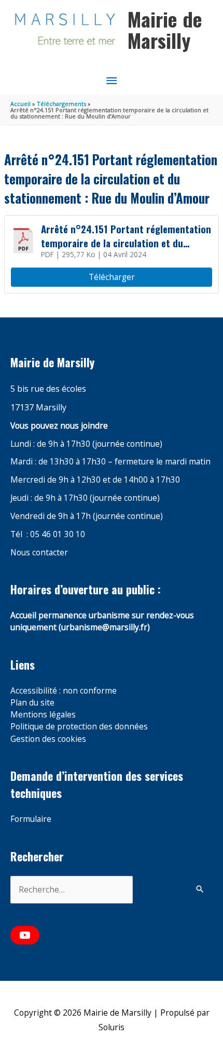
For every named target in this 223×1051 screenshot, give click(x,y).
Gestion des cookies (48, 738)
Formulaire (30, 818)
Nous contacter (39, 552)
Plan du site (32, 702)
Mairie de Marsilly (165, 29)
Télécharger (112, 277)
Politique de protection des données (79, 726)
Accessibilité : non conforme (63, 690)
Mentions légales (43, 714)
